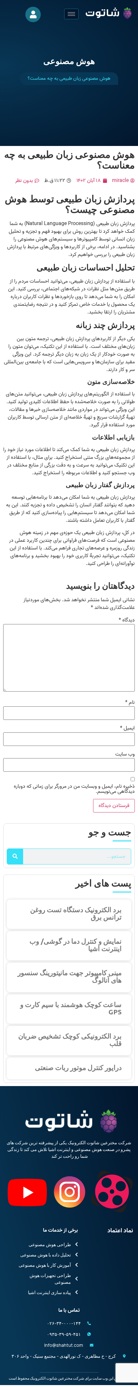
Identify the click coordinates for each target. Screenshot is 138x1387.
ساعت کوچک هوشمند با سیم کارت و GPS (71, 1008)
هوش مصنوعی (69, 61)
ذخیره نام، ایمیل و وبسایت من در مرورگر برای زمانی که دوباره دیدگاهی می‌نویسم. (74, 789)
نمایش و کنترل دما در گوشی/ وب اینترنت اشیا (76, 944)
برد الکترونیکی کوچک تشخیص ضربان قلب (70, 1039)
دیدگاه (127, 620)
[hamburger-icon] (71, 14)
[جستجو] (15, 856)
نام (130, 702)
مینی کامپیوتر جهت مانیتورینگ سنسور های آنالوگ (70, 976)
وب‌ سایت (125, 754)
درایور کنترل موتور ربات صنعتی (78, 1067)
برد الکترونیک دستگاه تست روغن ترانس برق (76, 913)
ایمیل (127, 728)
